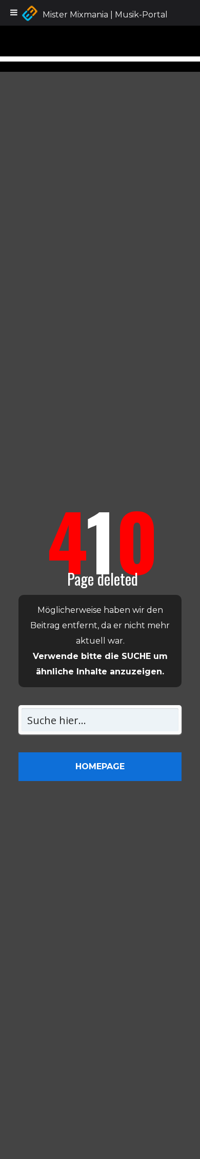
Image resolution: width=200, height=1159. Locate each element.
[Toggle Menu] (14, 13)
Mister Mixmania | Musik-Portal (105, 14)
